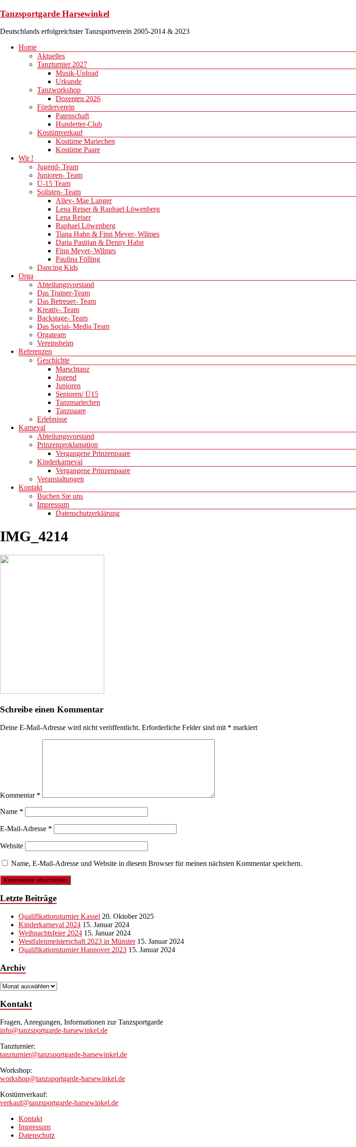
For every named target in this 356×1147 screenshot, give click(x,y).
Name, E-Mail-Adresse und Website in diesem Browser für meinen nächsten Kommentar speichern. (156, 863)
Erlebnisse (52, 419)
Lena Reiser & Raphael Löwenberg (108, 209)
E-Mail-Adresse (26, 829)
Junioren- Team (60, 175)
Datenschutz (37, 1135)
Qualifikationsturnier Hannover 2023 (73, 950)
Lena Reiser (73, 217)
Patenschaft (72, 116)
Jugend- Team (57, 167)
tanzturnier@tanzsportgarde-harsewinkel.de (63, 1054)
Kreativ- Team (58, 310)
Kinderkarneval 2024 (50, 925)
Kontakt (30, 487)
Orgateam (51, 335)
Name (11, 811)
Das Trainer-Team (63, 293)
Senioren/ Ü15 (77, 394)
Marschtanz (72, 369)
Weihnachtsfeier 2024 (50, 933)
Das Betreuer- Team (66, 301)
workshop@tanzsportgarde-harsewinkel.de (62, 1079)
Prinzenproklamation (67, 445)
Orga (26, 276)
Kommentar (20, 795)
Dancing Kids (57, 267)
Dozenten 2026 (78, 99)
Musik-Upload (77, 73)
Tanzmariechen (78, 402)
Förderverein (56, 107)
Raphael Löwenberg (85, 226)
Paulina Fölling (78, 259)
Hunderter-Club (79, 124)
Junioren (68, 386)
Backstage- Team (62, 318)
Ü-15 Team (53, 183)
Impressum (53, 504)
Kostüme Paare (78, 150)
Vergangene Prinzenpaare (93, 453)
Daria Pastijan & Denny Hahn (100, 242)
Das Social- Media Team (73, 326)
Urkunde (69, 81)
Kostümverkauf (60, 132)
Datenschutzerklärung (88, 513)
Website (11, 846)
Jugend (66, 377)
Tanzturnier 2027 (62, 64)
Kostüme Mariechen (85, 141)
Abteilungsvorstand (65, 284)
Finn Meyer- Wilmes (86, 251)
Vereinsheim (55, 343)
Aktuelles (51, 56)
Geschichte (53, 360)
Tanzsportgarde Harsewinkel (54, 14)
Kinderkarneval (60, 462)
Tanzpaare (71, 411)
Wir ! (26, 158)
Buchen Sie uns (60, 496)
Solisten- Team (59, 192)
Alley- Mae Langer (84, 201)
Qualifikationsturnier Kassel (59, 916)
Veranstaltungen (60, 479)
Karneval (32, 427)
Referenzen (35, 351)
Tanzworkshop (59, 90)
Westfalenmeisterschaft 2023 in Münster (77, 941)
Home (28, 47)
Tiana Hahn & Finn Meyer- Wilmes (107, 234)
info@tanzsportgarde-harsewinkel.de (54, 1030)
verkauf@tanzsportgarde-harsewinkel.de (59, 1103)
